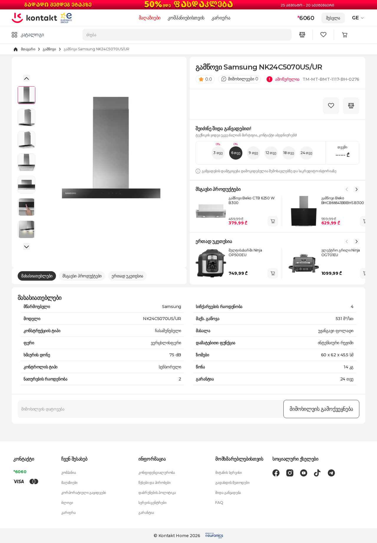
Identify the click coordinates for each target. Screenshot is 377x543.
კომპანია (68, 472)
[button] (358, 18)
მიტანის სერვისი (228, 472)
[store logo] (34, 18)
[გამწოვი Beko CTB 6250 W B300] (211, 211)
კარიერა (220, 18)
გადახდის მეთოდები (232, 482)
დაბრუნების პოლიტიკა (157, 492)
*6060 (20, 471)
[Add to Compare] (351, 105)
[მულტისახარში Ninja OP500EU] (211, 263)
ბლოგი (67, 502)
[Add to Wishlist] (331, 105)
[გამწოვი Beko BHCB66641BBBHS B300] (303, 211)
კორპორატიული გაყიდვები (83, 492)
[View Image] (26, 95)
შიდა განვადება (228, 492)
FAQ (219, 502)
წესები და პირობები (154, 482)
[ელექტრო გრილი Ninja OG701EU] (303, 263)
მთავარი (28, 49)
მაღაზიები (150, 18)
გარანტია (146, 512)
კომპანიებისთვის (186, 18)
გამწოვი (49, 49)
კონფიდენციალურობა (156, 472)
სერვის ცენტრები (152, 502)
